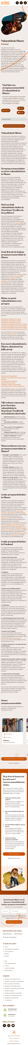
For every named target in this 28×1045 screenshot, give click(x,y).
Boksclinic (22, 512)
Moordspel (15, 535)
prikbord (15, 100)
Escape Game (15, 638)
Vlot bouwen (10, 529)
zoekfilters (13, 389)
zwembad (19, 274)
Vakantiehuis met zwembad (9, 376)
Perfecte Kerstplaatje (16, 526)
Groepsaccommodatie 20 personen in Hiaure (14, 324)
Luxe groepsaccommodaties (9, 381)
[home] (5, 3)
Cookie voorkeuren (14, 1041)
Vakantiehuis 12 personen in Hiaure (11, 320)
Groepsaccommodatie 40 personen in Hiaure (14, 329)
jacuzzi (15, 276)
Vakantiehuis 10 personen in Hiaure (11, 319)
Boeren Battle (11, 512)
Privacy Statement (14, 1038)
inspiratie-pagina (12, 333)
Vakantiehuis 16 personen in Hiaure (11, 322)
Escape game (23, 533)
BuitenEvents (5, 517)
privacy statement (17, 918)
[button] (25, 2)
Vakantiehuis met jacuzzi (8, 382)
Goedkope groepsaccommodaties (11, 384)
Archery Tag (19, 529)
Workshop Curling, (11, 524)
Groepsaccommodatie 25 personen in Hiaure (14, 325)
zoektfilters (4, 281)
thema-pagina (12, 277)
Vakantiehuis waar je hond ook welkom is (12, 386)
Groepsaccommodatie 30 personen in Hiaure (14, 327)
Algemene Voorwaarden (14, 1035)
